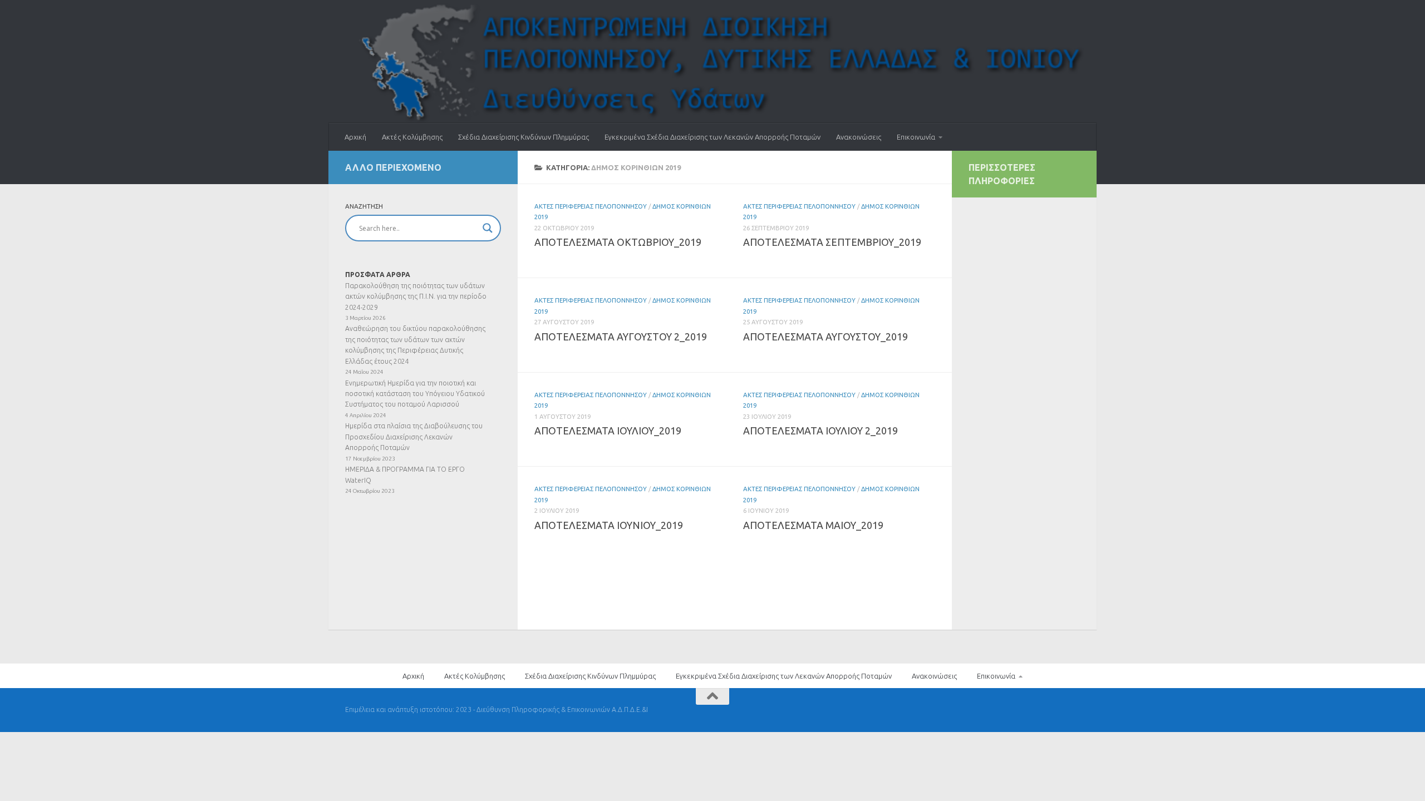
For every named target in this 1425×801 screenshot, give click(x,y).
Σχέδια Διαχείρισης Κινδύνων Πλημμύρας (523, 137)
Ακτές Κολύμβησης (412, 137)
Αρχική (355, 137)
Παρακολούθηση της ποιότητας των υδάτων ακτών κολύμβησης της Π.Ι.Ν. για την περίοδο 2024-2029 (416, 296)
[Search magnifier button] (487, 228)
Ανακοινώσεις (858, 137)
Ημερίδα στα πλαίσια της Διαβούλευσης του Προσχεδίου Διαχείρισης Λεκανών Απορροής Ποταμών (414, 436)
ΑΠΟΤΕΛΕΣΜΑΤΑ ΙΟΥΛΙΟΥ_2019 (607, 430)
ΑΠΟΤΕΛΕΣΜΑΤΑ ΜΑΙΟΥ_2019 (813, 525)
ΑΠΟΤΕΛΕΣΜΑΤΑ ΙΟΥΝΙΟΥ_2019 (608, 525)
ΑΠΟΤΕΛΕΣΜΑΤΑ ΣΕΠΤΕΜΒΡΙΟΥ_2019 (832, 242)
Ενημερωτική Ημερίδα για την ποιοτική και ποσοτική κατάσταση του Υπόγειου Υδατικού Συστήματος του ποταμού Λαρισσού (415, 393)
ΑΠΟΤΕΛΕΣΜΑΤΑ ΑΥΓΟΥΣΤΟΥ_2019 (825, 336)
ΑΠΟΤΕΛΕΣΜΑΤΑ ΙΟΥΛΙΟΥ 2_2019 (820, 430)
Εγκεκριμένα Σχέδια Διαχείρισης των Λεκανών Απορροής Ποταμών (712, 137)
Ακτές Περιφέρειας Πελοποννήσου (590, 206)
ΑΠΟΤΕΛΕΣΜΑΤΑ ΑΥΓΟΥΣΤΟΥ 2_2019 (620, 336)
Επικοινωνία (916, 137)
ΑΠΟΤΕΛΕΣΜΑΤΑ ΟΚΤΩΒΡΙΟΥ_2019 (617, 242)
